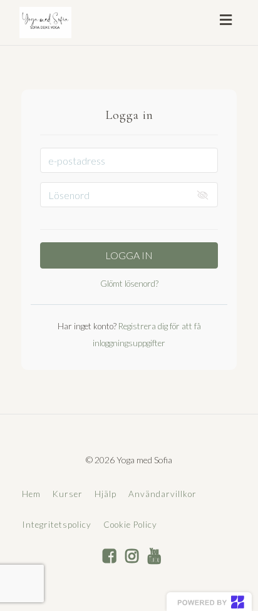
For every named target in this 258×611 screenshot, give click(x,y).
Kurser (68, 494)
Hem (31, 494)
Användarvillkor (162, 494)
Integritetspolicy (56, 525)
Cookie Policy (130, 525)
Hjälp (105, 494)
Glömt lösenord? (129, 284)
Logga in (129, 255)
